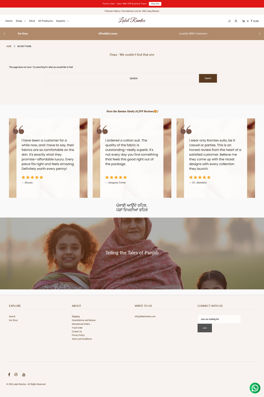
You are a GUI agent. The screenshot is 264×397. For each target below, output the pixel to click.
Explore (61, 20)
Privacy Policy (78, 335)
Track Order (77, 327)
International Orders (81, 324)
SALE (32, 20)
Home (9, 20)
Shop (19, 20)
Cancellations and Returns (84, 320)
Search (12, 316)
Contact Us (77, 331)
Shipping (76, 316)
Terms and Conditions (82, 339)
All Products (45, 20)
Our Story (13, 320)
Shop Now (155, 4)
